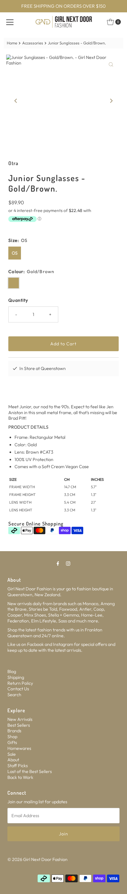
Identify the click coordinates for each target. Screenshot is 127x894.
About (13, 760)
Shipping (15, 677)
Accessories (32, 42)
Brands (14, 731)
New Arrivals (19, 719)
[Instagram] (68, 563)
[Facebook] (58, 563)
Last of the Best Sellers (29, 771)
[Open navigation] (10, 22)
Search (14, 694)
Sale (11, 754)
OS (15, 253)
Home (12, 42)
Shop (12, 736)
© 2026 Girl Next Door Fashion (37, 859)
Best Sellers (18, 725)
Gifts (12, 742)
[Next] (111, 101)
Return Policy (20, 683)
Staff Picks (17, 765)
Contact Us (18, 689)
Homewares (19, 748)
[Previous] (16, 101)
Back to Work (20, 777)
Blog (11, 671)
